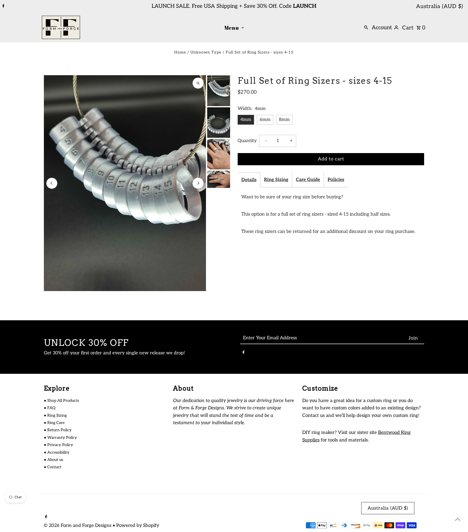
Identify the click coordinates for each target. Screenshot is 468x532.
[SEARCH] (366, 27)
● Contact (52, 467)
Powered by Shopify (137, 525)
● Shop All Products (61, 400)
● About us (53, 460)
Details (248, 180)
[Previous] (51, 183)
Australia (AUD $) (439, 6)
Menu (231, 27)
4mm (245, 119)
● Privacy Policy (58, 445)
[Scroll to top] (457, 519)
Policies (336, 180)
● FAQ (49, 408)
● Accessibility (56, 452)
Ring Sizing (276, 180)
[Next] (198, 183)
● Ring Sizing (55, 415)
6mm (265, 119)
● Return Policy (58, 430)
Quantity (247, 141)
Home (180, 52)
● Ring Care (54, 423)
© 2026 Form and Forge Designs (78, 525)
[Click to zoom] (198, 83)
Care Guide (308, 180)
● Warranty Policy (60, 437)
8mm (284, 119)
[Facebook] (2, 6)
